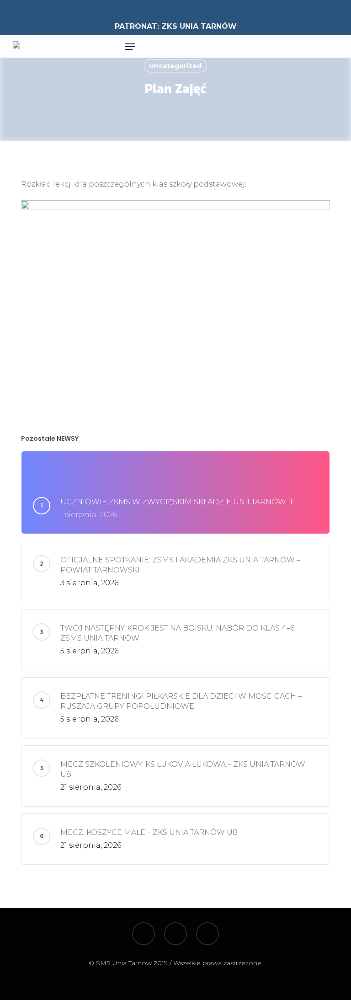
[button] (130, 46)
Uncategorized (175, 66)
